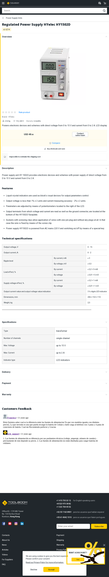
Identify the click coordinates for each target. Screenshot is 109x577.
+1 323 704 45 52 (63, 507)
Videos (5, 555)
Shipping (60, 540)
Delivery (6, 372)
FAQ (3, 564)
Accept (51, 570)
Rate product (24, 112)
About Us (6, 540)
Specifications (9, 322)
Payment (6, 383)
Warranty (6, 394)
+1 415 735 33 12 (63, 501)
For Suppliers (7, 559)
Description (8, 168)
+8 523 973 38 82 (63, 504)
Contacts (6, 535)
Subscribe (99, 526)
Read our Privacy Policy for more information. (45, 562)
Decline (33, 570)
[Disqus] (54, 446)
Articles (5, 550)
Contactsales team (80, 134)
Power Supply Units (14, 18)
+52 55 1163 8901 (64, 512)
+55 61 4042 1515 (64, 517)
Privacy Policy (62, 550)
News (4, 545)
